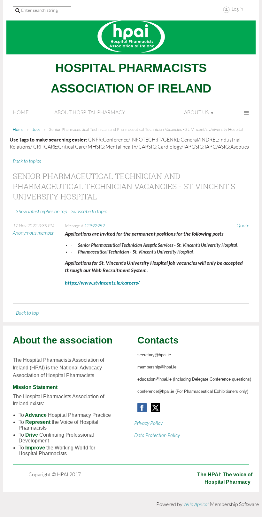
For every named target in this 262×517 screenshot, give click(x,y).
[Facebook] (142, 407)
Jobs (36, 129)
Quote (242, 226)
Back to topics (27, 161)
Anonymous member (33, 233)
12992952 (94, 226)
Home (18, 129)
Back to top (27, 313)
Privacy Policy (148, 423)
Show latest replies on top (41, 211)
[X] (155, 407)
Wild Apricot (196, 504)
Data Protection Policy (157, 435)
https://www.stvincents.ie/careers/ (102, 283)
